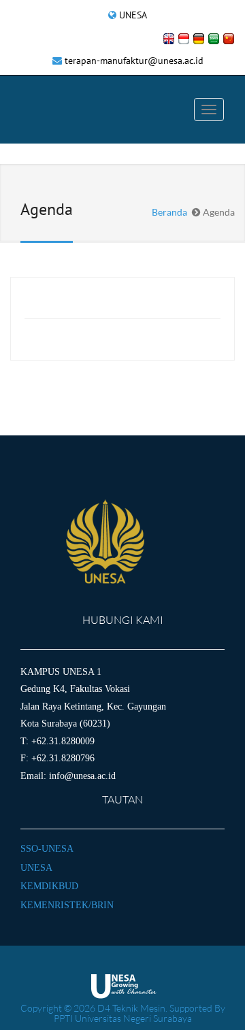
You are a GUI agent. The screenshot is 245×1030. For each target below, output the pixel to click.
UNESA (133, 15)
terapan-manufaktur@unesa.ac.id (134, 60)
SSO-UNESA (47, 849)
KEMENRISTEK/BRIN (67, 905)
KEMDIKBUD (49, 886)
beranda (169, 212)
